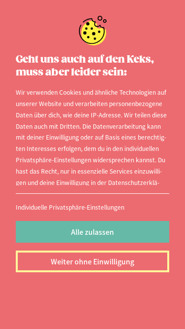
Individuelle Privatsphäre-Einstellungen (70, 207)
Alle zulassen (92, 232)
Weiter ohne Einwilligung (92, 261)
